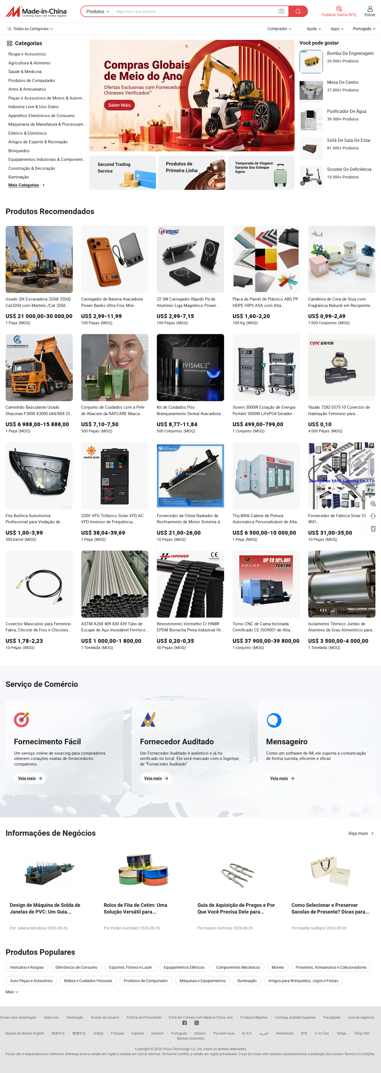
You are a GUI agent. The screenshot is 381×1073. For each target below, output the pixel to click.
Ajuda (312, 28)
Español (138, 1033)
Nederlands (284, 1033)
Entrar (370, 14)
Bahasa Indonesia (190, 1038)
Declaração (74, 1017)
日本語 (98, 1033)
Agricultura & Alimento (29, 63)
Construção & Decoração (31, 168)
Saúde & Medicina (25, 71)
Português (179, 1033)
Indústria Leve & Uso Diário (33, 106)
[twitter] (196, 1022)
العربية (264, 1033)
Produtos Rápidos (253, 1017)
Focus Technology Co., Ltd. (183, 1049)
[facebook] (184, 1022)
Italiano (200, 1033)
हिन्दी (304, 1033)
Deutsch (157, 1033)
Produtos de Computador (31, 80)
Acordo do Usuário (105, 1017)
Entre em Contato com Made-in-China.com (201, 1017)
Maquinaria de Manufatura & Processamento (47, 124)
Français (117, 1033)
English (38, 1033)
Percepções (332, 1017)
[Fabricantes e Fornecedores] (36, 11)
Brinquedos (19, 150)
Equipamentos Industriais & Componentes (47, 159)
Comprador (277, 28)
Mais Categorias (23, 185)
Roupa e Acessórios (27, 54)
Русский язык (223, 1033)
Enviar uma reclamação (18, 1017)
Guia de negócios (361, 1017)
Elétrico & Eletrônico (27, 133)
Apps (335, 28)
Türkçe (341, 1033)
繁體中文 (79, 1033)
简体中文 (58, 1033)
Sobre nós (51, 1017)
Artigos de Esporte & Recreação (38, 141)
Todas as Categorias (31, 28)
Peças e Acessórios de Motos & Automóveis (47, 98)
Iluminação (18, 177)
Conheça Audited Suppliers (295, 1017)
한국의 (247, 1033)
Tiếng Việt (361, 1033)
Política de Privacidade (144, 1017)
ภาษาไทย (322, 1033)
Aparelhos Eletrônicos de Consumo (41, 115)
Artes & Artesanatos (27, 89)
